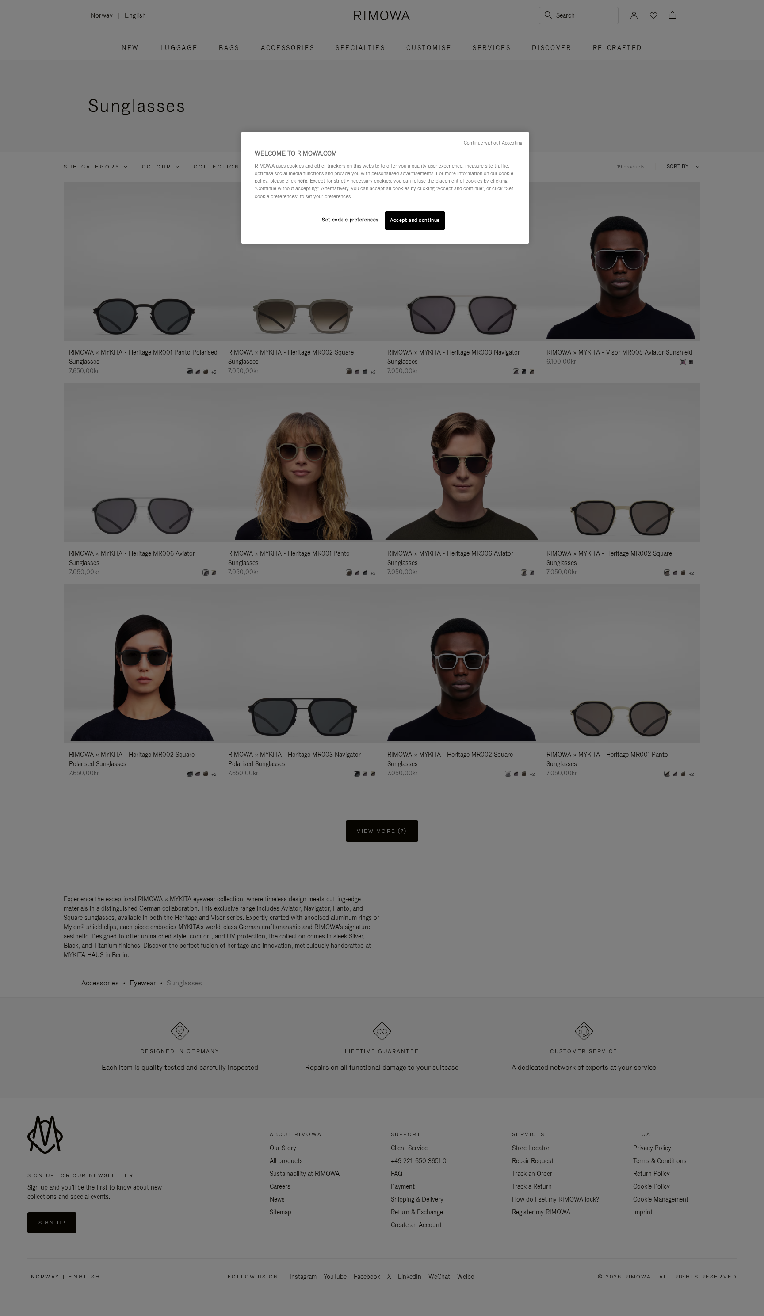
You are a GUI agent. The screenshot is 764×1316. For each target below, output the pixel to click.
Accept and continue (415, 220)
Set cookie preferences (350, 219)
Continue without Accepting (493, 143)
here (302, 180)
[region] (385, 188)
